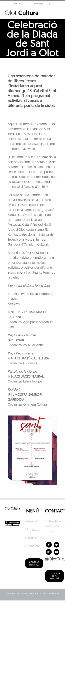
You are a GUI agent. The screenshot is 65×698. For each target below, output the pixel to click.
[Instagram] (49, 552)
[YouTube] (56, 552)
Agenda (32, 521)
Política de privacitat (27, 593)
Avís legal (10, 593)
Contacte (32, 546)
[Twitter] (56, 545)
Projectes (32, 529)
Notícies (32, 538)
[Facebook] (49, 545)
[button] (7, 10)
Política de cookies (49, 593)
